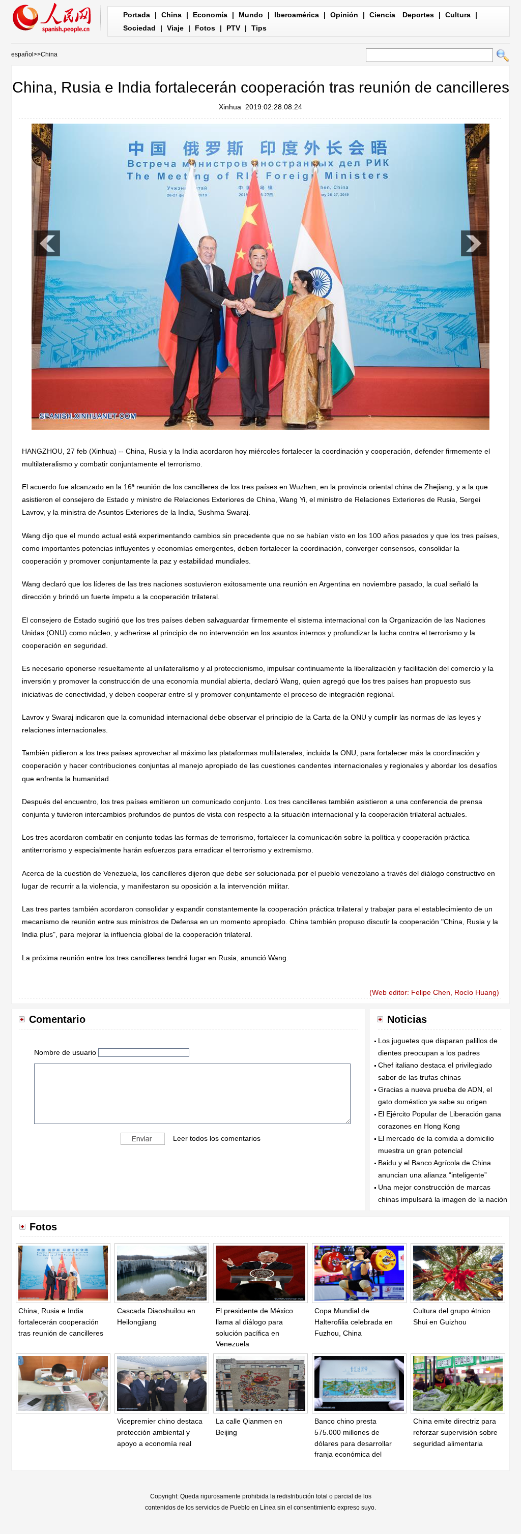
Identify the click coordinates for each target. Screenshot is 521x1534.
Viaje (175, 28)
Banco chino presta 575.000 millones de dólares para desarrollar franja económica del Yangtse (353, 1443)
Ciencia (382, 15)
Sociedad (139, 28)
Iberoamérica (296, 15)
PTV (233, 28)
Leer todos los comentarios (216, 1138)
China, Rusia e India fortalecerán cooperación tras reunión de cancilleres (60, 1322)
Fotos (205, 28)
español (22, 54)
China (171, 15)
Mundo (251, 15)
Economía (210, 15)
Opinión (344, 15)
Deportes (418, 15)
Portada (136, 15)
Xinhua (230, 107)
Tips (259, 28)
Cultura (458, 15)
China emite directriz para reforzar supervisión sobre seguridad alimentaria (455, 1432)
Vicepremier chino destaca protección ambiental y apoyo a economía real (159, 1432)
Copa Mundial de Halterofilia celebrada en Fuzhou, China (353, 1322)
